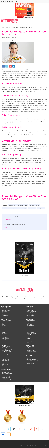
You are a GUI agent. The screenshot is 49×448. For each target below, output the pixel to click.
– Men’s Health (4, 311)
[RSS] (9, 434)
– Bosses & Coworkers (30, 332)
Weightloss (14, 37)
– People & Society (5, 374)
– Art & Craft (3, 370)
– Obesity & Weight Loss (31, 311)
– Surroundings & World (6, 379)
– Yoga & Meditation (5, 315)
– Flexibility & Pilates (30, 310)
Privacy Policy (45, 445)
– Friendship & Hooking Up (6, 349)
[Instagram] (5, 1)
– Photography (4, 334)
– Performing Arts (4, 364)
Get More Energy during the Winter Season (14, 224)
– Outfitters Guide (4, 333)
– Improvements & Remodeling (32, 360)
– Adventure (3, 332)
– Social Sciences (4, 378)
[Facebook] (1, 1)
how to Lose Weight (8, 208)
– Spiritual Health (4, 314)
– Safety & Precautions (5, 336)
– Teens (27, 342)
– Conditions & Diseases (6, 309)
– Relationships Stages (5, 350)
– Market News (29, 324)
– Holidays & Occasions (30, 349)
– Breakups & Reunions (5, 346)
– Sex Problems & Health (6, 351)
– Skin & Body (4, 326)
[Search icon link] (47, 1)
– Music (2, 363)
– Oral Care (3, 325)
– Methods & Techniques (31, 325)
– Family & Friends (29, 334)
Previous (8, 219)
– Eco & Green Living (5, 372)
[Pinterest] (7, 1)
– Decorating (28, 356)
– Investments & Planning (31, 323)
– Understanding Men (5, 354)
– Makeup (3, 324)
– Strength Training (30, 315)
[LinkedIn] (9, 1)
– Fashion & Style (4, 321)
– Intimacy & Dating (5, 347)
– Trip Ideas (3, 341)
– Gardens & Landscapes (31, 359)
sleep (24, 208)
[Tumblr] (14, 1)
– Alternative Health (5, 307)
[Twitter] (3, 1)
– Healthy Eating (29, 347)
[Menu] (47, 21)
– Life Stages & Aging (5, 310)
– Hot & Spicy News (5, 359)
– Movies (3, 361)
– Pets (27, 339)
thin (34, 208)
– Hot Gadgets (29, 321)
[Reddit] (31, 429)
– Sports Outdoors (5, 338)
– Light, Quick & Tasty (30, 350)
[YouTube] (12, 1)
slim (30, 208)
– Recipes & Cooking (30, 352)
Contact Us (26, 445)
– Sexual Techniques (5, 352)
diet (26, 205)
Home (15, 445)
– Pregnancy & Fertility (30, 341)
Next (5, 227)
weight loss (41, 208)
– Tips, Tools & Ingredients (31, 354)
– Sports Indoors (4, 337)
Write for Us (38, 445)
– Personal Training (30, 312)
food (37, 205)
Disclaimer (32, 445)
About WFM (19, 445)
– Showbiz (3, 365)
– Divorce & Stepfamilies (31, 333)
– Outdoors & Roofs (30, 363)
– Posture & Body (29, 314)
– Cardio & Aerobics (30, 307)
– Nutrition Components (31, 351)
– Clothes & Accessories (6, 320)
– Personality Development (6, 376)
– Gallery (27, 358)
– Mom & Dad (28, 337)
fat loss (32, 205)
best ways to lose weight (16, 205)
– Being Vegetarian (30, 346)
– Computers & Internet (30, 320)
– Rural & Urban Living (5, 377)
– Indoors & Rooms (29, 361)
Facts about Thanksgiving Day (11, 216)
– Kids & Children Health (31, 336)
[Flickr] (16, 1)
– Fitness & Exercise (30, 309)
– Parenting (28, 338)
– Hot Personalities (5, 360)
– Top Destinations (5, 339)
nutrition (18, 208)
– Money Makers (29, 326)
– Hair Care (3, 323)
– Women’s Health (4, 312)
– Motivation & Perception (6, 373)
